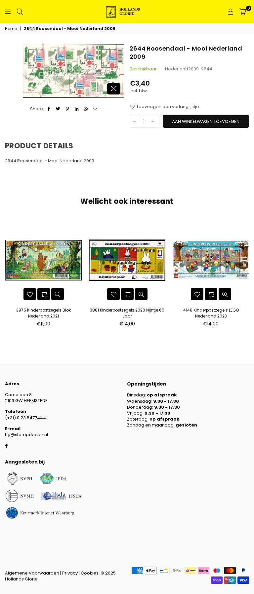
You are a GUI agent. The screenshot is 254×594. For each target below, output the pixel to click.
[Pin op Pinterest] (67, 109)
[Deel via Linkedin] (76, 109)
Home (11, 28)
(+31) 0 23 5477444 (25, 418)
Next (246, 274)
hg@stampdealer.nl (26, 434)
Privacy (70, 573)
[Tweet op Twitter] (58, 109)
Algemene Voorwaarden (32, 573)
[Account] (230, 12)
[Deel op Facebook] (49, 109)
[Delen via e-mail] (95, 109)
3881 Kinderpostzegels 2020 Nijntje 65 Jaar (127, 313)
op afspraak (162, 395)
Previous (7, 274)
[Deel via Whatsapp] (86, 109)
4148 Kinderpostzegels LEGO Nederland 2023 (211, 313)
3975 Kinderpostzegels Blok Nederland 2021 (43, 313)
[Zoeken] (20, 12)
